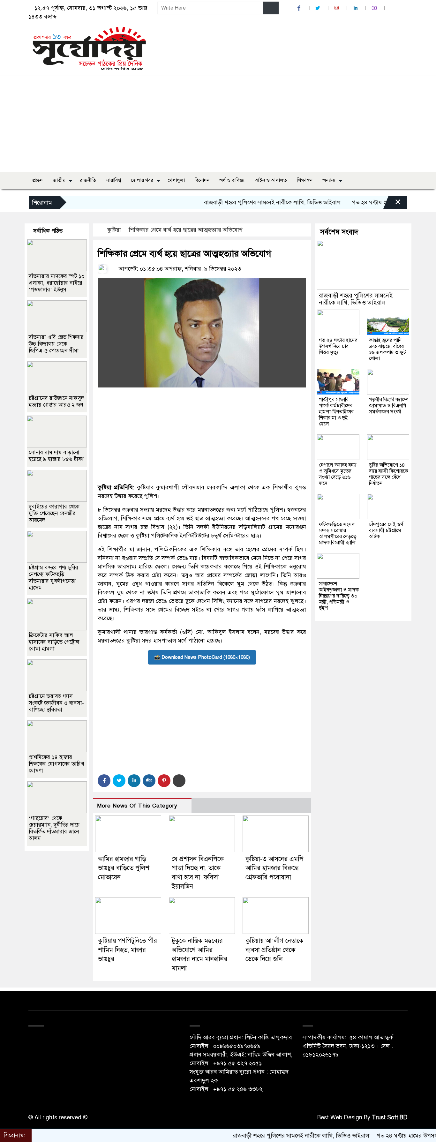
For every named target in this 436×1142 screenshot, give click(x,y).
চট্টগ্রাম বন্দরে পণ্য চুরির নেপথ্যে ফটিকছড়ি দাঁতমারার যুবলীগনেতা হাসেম (53, 577)
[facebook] (300, 8)
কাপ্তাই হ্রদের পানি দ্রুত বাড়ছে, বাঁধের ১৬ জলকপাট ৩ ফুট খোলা (387, 349)
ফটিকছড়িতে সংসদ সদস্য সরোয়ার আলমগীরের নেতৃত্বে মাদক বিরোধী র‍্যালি (338, 533)
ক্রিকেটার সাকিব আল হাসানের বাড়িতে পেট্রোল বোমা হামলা (54, 642)
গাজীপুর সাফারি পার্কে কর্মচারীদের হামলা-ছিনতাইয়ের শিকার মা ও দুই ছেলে (336, 411)
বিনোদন (202, 180)
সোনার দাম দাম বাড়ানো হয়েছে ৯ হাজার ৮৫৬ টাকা (56, 455)
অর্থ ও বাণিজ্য (232, 180)
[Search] (271, 8)
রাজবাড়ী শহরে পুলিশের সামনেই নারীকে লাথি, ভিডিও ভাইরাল (249, 202)
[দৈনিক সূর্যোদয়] (89, 47)
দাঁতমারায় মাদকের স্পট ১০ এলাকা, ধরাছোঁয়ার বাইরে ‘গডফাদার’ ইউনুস (57, 283)
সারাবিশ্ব (113, 180)
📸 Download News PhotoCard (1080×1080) (202, 657)
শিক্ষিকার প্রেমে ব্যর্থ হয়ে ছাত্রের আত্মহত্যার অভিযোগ (186, 229)
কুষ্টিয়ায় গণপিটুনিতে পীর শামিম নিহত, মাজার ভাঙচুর (127, 950)
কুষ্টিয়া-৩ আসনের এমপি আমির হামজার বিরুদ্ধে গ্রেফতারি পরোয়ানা (274, 868)
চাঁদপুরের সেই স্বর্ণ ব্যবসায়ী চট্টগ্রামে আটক (386, 530)
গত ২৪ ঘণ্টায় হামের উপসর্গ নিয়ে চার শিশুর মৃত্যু (381, 202)
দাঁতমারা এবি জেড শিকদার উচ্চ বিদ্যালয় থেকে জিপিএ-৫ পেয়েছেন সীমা (56, 344)
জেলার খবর (142, 180)
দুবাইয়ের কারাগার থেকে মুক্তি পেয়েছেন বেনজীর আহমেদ (54, 513)
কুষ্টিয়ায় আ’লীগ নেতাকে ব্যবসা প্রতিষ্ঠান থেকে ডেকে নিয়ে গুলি (274, 950)
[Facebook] (104, 780)
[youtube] (375, 8)
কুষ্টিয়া (114, 229)
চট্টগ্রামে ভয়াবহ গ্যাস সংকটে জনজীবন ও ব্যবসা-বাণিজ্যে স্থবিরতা (56, 703)
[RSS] (393, 8)
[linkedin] (356, 8)
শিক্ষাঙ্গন (304, 180)
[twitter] (318, 8)
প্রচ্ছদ (38, 180)
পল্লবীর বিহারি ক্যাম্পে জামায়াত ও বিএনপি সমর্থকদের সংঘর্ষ (389, 405)
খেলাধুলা (176, 180)
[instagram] (337, 8)
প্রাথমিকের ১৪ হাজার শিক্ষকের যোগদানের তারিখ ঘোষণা (56, 764)
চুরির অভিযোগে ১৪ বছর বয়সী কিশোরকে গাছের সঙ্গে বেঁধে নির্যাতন (388, 474)
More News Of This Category (137, 805)
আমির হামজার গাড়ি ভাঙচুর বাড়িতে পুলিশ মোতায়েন (123, 868)
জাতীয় (59, 180)
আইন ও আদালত (271, 180)
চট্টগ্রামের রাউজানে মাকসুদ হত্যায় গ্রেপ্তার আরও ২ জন (56, 401)
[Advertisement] (218, 124)
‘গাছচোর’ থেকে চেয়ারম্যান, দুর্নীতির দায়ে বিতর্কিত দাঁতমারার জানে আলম (54, 828)
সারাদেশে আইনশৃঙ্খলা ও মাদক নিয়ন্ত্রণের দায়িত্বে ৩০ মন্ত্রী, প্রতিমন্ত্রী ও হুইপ (339, 596)
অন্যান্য (328, 180)
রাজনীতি (88, 180)
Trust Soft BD (390, 1117)
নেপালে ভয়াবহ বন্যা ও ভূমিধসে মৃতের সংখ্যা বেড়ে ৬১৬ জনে (337, 474)
